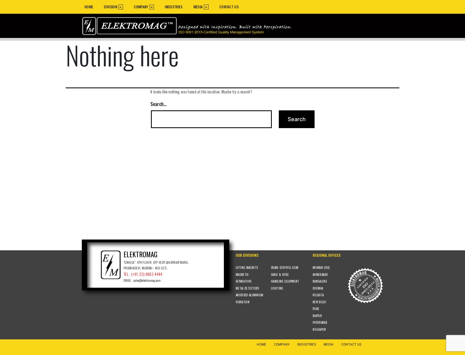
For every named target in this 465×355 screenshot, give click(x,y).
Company (141, 6)
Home (88, 6)
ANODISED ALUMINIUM (249, 295)
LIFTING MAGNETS (247, 267)
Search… (158, 103)
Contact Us (229, 6)
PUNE (316, 309)
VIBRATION (242, 302)
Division (110, 6)
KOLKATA (318, 295)
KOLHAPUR (319, 329)
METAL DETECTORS (247, 288)
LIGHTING (277, 288)
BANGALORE (320, 281)
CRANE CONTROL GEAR (285, 267)
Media (198, 6)
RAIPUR (317, 316)
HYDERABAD (320, 322)
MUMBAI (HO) (321, 267)
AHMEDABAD (320, 274)
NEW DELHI (319, 302)
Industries (173, 6)
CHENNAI (318, 288)
